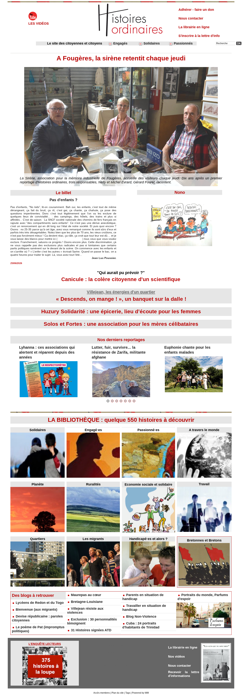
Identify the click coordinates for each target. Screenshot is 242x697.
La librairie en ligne (193, 27)
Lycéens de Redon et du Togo (40, 603)
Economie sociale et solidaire (148, 484)
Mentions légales (115, 652)
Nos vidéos (176, 656)
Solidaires (151, 43)
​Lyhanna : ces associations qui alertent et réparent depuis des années (47, 352)
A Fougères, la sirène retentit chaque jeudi (121, 58)
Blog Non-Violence (141, 616)
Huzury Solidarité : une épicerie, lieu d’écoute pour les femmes (121, 311)
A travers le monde (204, 430)
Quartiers (37, 539)
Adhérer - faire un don (196, 10)
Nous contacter (190, 18)
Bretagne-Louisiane (87, 602)
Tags (127, 693)
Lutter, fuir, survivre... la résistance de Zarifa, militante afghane (119, 352)
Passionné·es (148, 430)
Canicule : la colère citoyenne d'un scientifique (120, 279)
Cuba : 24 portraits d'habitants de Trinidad (140, 625)
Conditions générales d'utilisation (116, 666)
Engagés (119, 43)
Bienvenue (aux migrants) (36, 609)
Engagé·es (93, 430)
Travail (204, 484)
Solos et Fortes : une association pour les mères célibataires (121, 324)
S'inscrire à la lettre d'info (199, 36)
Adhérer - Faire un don (115, 659)
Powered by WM (140, 693)
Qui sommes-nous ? (115, 645)
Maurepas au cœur (86, 595)
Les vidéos (38, 23)
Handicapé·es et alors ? (148, 539)
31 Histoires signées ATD (91, 630)
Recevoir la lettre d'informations (183, 674)
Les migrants (93, 539)
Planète (38, 484)
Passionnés (183, 43)
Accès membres (101, 693)
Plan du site (118, 693)
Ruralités (93, 484)
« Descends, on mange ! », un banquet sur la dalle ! (121, 299)
